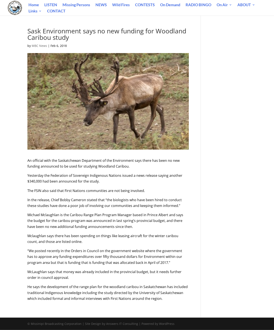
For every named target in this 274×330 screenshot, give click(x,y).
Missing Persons (76, 5)
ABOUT (244, 5)
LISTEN (50, 5)
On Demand (170, 5)
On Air (222, 5)
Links (32, 11)
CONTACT (56, 11)
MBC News (39, 46)
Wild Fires (121, 5)
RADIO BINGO (198, 5)
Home (33, 5)
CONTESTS (145, 5)
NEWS (101, 5)
